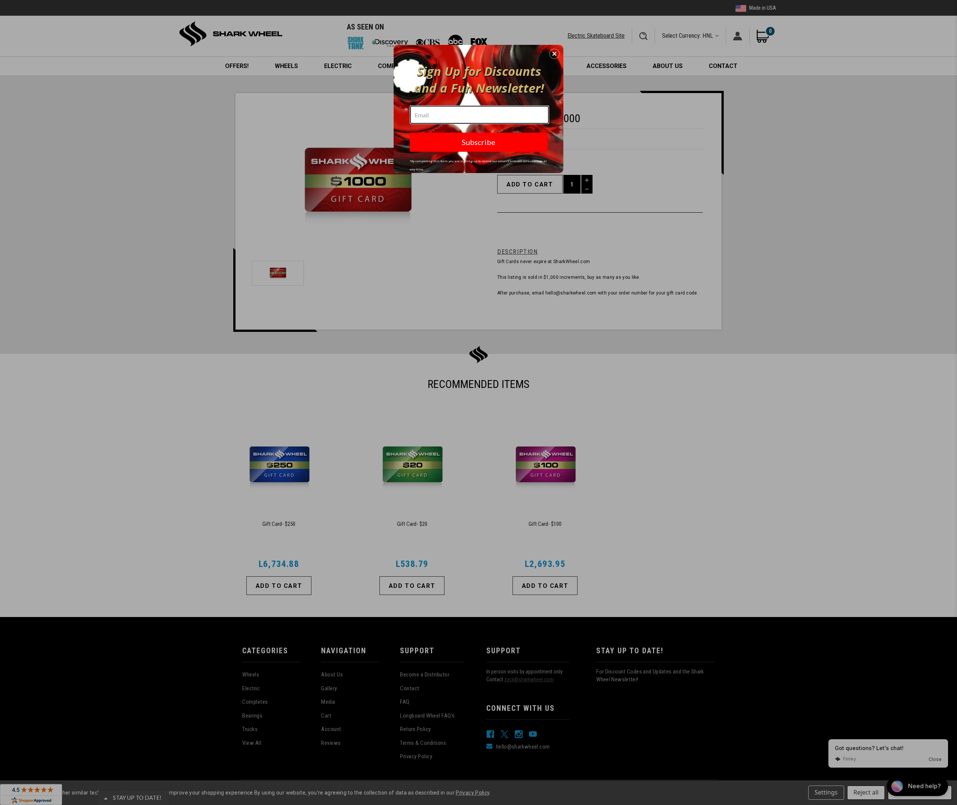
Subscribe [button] (478, 142)
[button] (554, 53)
